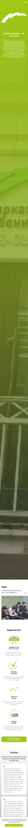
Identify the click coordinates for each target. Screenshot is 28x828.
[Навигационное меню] (26, 2)
